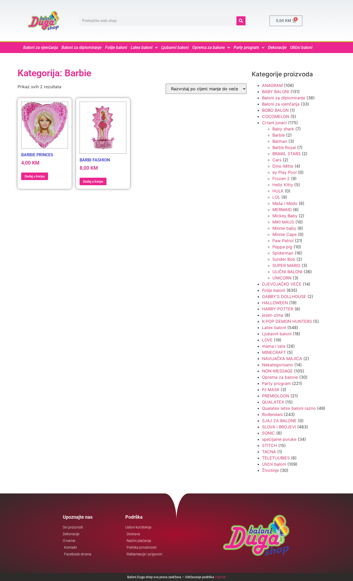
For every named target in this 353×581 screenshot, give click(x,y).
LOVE (267, 339)
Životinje (270, 470)
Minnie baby (284, 228)
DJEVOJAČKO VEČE (282, 284)
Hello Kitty (282, 184)
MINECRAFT (274, 352)
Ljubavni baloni (175, 47)
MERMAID (282, 209)
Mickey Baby (284, 215)
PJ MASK (270, 389)
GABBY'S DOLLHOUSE (284, 296)
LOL (276, 197)
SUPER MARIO (286, 265)
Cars (276, 159)
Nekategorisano (277, 364)
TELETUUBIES (276, 457)
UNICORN (281, 277)
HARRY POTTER (277, 308)
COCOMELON (275, 116)
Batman (279, 141)
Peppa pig (282, 246)
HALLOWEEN (275, 302)
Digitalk (220, 577)
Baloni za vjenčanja (40, 47)
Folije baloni (116, 47)
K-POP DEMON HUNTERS (287, 321)
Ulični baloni (301, 47)
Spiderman (282, 253)
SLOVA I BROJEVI (279, 426)
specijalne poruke (279, 439)
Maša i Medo (284, 203)
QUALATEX (273, 402)
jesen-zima (272, 315)
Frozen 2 (281, 178)
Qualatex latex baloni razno (289, 408)
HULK (277, 190)
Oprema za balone (208, 47)
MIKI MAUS (283, 222)
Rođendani (272, 414)
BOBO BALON (275, 110)
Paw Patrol (283, 240)
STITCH (269, 445)
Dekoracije (277, 47)
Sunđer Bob (283, 259)
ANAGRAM (272, 85)
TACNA (269, 451)
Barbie (278, 135)
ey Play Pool (284, 172)
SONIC (268, 433)
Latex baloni (141, 47)
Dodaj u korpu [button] (35, 176)
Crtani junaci (274, 122)
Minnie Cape (284, 234)
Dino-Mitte (282, 166)
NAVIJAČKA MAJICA (282, 358)
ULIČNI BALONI (287, 271)
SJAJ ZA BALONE (279, 420)
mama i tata (273, 346)
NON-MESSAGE (277, 371)
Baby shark (283, 128)
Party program (246, 47)
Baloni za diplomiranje (82, 47)
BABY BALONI (275, 91)
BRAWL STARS (286, 153)
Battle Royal (284, 147)
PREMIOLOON (275, 395)
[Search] (240, 20)
